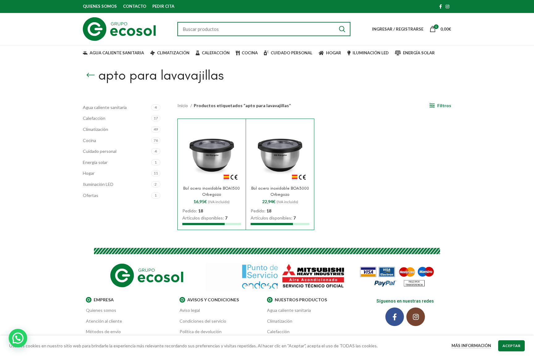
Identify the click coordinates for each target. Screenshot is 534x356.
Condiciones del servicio (203, 321)
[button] (18, 338)
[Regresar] (90, 75)
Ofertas (90, 195)
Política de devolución (201, 331)
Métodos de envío (103, 331)
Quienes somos (101, 310)
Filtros (444, 105)
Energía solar (95, 162)
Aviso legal (190, 310)
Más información (471, 345)
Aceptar (511, 345)
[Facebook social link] (440, 6)
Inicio (183, 105)
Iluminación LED (98, 184)
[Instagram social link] (447, 6)
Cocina (89, 140)
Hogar (89, 173)
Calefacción (94, 118)
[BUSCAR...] (342, 29)
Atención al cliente (104, 321)
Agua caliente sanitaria (105, 107)
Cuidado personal (100, 151)
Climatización (95, 129)
